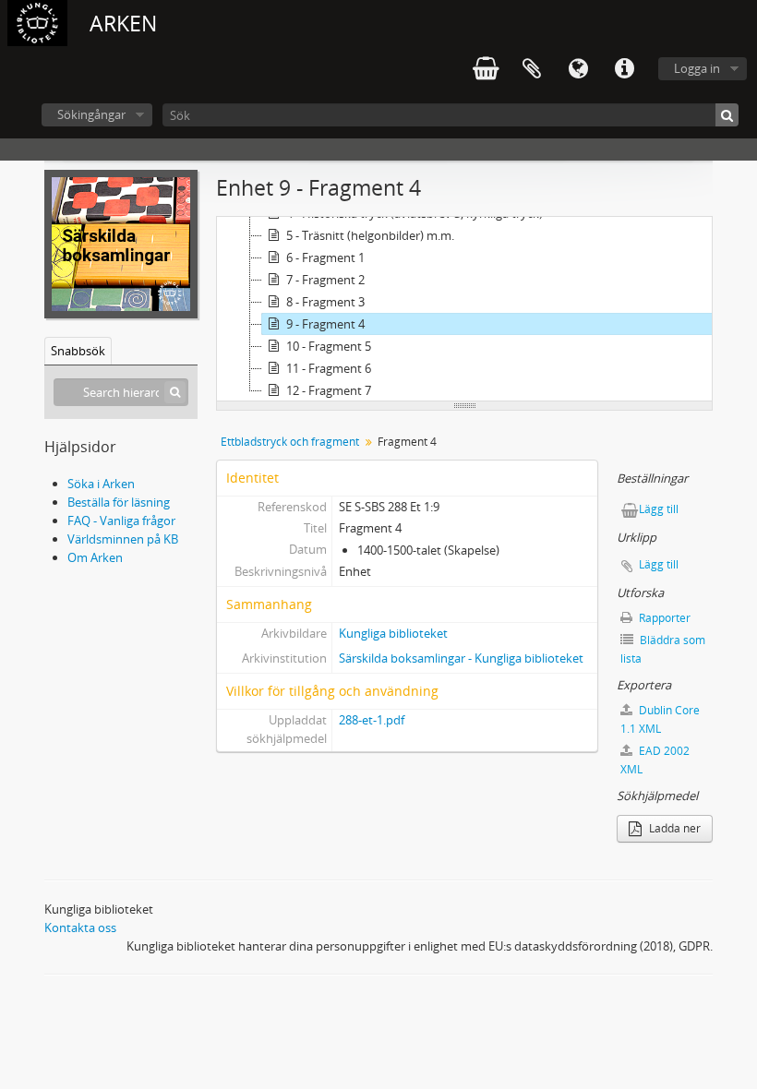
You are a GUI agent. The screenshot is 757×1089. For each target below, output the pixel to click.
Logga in (697, 68)
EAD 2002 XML (655, 760)
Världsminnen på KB (122, 539)
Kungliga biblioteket (393, 633)
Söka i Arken (101, 483)
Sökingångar (91, 114)
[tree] (464, 309)
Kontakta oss (80, 927)
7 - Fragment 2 (325, 279)
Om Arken (95, 557)
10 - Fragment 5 (328, 346)
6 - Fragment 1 (325, 257)
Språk (578, 69)
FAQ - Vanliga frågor (121, 520)
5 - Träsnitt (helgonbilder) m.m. (370, 235)
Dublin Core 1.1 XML (660, 719)
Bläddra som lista (662, 649)
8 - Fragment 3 (325, 301)
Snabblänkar (624, 69)
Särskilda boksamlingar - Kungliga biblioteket (461, 658)
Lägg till (659, 509)
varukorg (486, 69)
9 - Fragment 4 (325, 324)
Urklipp (532, 69)
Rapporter (663, 618)
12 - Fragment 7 (328, 390)
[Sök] (727, 114)
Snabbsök (78, 350)
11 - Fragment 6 (328, 368)
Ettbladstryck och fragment (290, 441)
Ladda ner (673, 828)
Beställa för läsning (118, 502)
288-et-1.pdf (371, 720)
